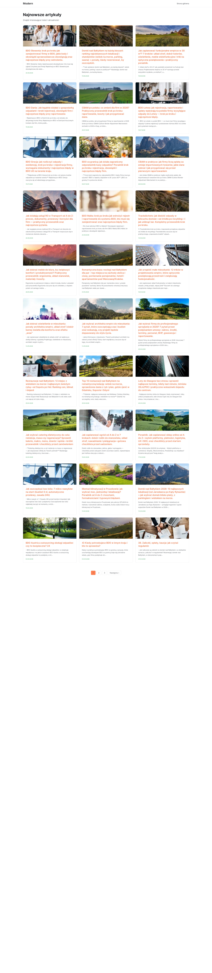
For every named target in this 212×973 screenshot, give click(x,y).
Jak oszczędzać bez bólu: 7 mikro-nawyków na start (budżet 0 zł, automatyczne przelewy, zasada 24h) (49, 492)
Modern (28, 3)
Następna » (114, 573)
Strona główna (183, 3)
